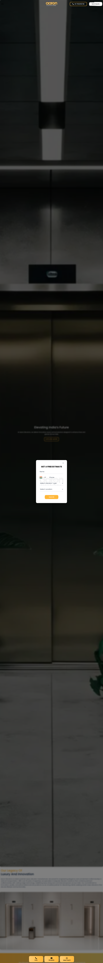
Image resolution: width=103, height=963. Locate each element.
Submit (51, 497)
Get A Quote (95, 4)
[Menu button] (2, 4)
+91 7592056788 (79, 4)
